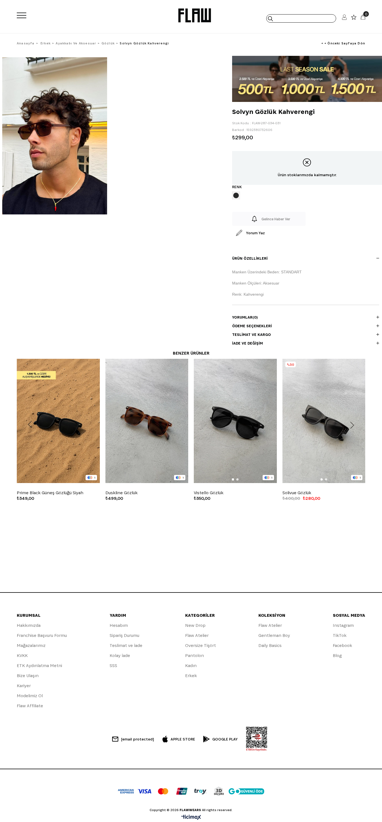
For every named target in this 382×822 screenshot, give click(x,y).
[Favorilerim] (354, 19)
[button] (233, 479)
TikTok (339, 635)
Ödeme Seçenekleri (252, 325)
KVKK (22, 655)
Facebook (342, 645)
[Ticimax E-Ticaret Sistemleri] (191, 818)
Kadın (191, 665)
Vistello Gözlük (208, 493)
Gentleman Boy (274, 635)
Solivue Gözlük (296, 493)
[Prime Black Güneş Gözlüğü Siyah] (58, 421)
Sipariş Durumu (124, 635)
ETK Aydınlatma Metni (39, 665)
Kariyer (24, 686)
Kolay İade (120, 655)
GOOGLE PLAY (225, 739)
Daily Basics (270, 645)
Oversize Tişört (200, 645)
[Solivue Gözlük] (324, 421)
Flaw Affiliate (30, 706)
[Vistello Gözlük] (235, 421)
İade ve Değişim (247, 343)
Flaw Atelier (197, 635)
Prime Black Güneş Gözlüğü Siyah (50, 493)
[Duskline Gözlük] (146, 421)
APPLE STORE (183, 739)
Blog (337, 655)
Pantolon (194, 655)
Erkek (191, 675)
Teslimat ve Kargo (251, 334)
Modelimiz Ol (30, 696)
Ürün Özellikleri (250, 258)
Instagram (343, 625)
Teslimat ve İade (126, 645)
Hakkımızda (29, 625)
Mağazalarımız (31, 645)
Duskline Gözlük (121, 493)
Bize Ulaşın (28, 675)
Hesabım (119, 625)
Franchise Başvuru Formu (42, 635)
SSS (113, 665)
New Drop (195, 625)
